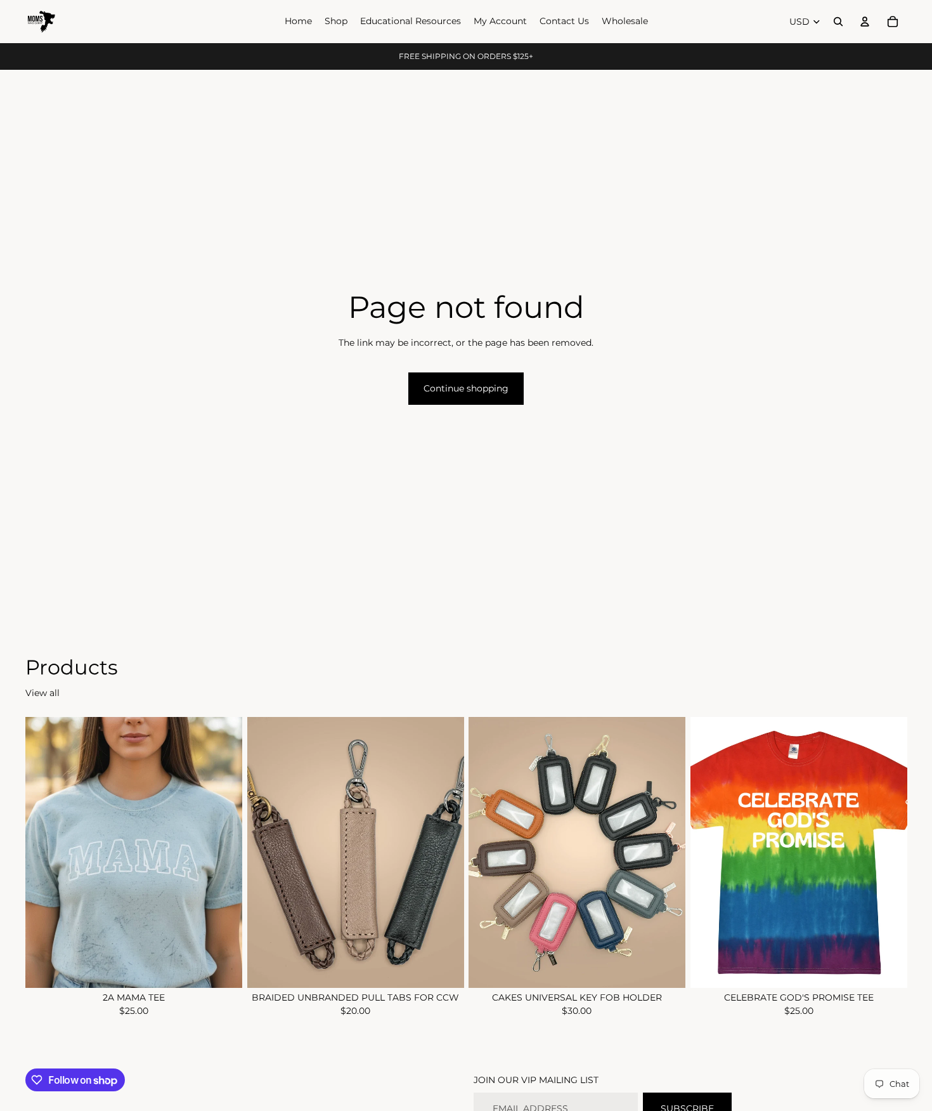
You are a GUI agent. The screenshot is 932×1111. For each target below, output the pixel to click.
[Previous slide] (266, 853)
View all (42, 693)
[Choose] (222, 968)
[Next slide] (444, 853)
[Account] (865, 22)
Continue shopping (466, 388)
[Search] (838, 22)
